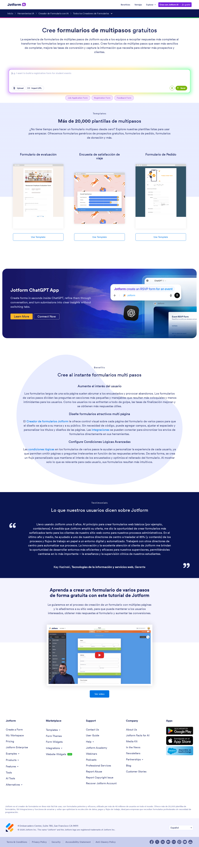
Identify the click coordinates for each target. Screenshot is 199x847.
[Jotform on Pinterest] (179, 842)
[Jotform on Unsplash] (190, 842)
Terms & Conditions (17, 841)
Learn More (21, 316)
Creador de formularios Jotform (47, 421)
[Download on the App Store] (179, 740)
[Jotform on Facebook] (152, 842)
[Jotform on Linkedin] (163, 842)
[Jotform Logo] (16, 4)
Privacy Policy (39, 841)
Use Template (38, 236)
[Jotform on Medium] (168, 842)
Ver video (99, 693)
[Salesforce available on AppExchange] (179, 750)
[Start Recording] (172, 88)
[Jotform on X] (157, 842)
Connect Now (46, 316)
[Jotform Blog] (174, 842)
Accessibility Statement (78, 841)
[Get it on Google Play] (179, 731)
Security (56, 841)
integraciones (100, 430)
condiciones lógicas (41, 449)
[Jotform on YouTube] (185, 842)
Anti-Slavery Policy (106, 841)
